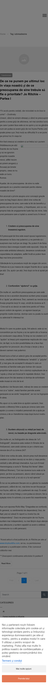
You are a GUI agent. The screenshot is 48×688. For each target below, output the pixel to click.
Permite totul (23, 678)
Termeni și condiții (12, 661)
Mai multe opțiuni (23, 668)
